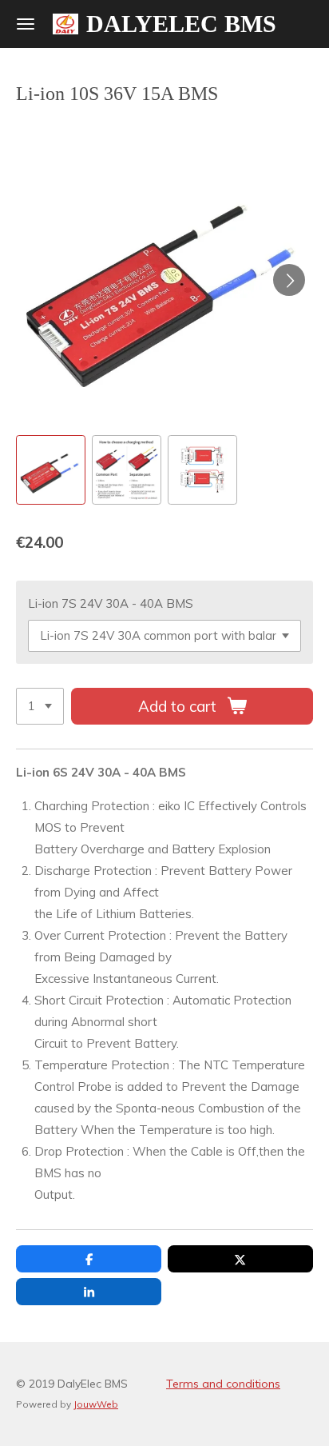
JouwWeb (95, 1404)
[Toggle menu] (25, 24)
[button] (50, 470)
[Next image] (289, 280)
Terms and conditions (223, 1383)
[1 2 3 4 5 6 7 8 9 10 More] (40, 706)
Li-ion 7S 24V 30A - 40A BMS (110, 603)
